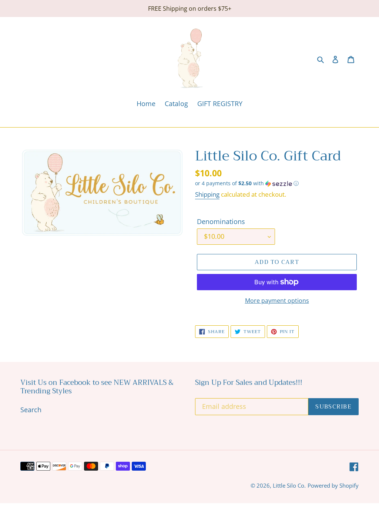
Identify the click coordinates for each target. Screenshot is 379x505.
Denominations (221, 221)
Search (30, 409)
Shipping (207, 194)
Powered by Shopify (333, 485)
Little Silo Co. (289, 485)
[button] (247, 183)
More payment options (277, 300)
